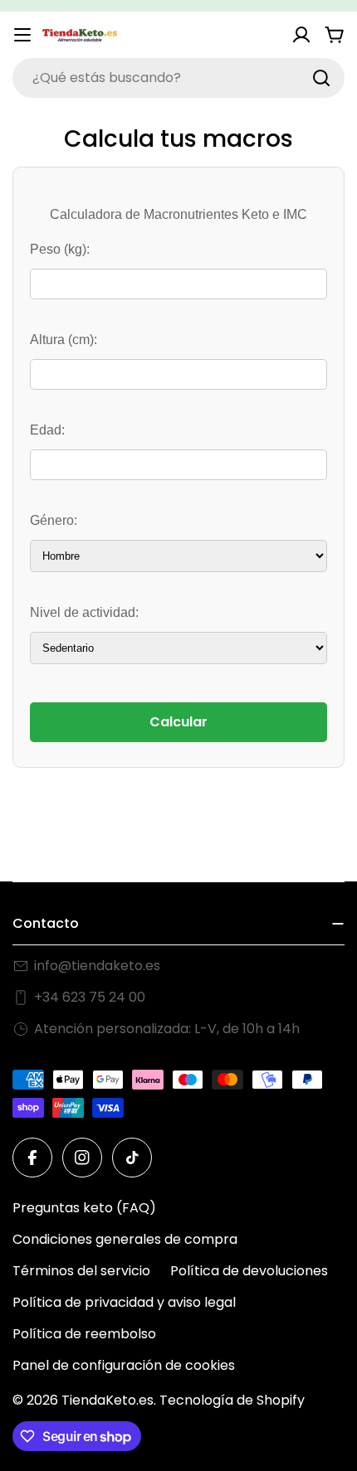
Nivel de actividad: (84, 612)
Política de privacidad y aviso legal (124, 1302)
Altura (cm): (63, 340)
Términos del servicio (81, 1270)
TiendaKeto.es (107, 1400)
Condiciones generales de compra (124, 1239)
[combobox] (178, 78)
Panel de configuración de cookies (123, 1365)
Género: (53, 520)
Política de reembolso (84, 1333)
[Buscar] (321, 78)
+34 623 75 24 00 (89, 997)
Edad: (47, 430)
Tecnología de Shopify (232, 1400)
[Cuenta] (301, 35)
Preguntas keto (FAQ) (84, 1207)
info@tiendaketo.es (97, 965)
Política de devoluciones (249, 1270)
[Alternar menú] (22, 35)
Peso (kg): (60, 249)
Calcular (178, 721)
